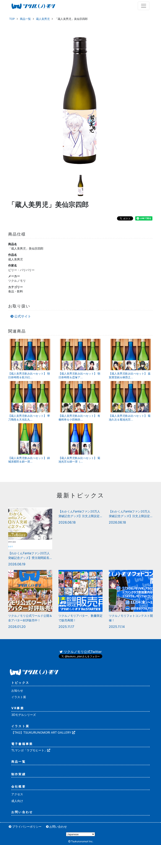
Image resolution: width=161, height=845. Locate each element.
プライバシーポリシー (27, 826)
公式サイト (22, 316)
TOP (12, 18)
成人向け (17, 801)
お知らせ (17, 690)
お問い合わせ (22, 812)
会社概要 (18, 786)
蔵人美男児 (43, 18)
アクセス (17, 794)
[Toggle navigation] (143, 6)
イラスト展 (18, 697)
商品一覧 (25, 18)
